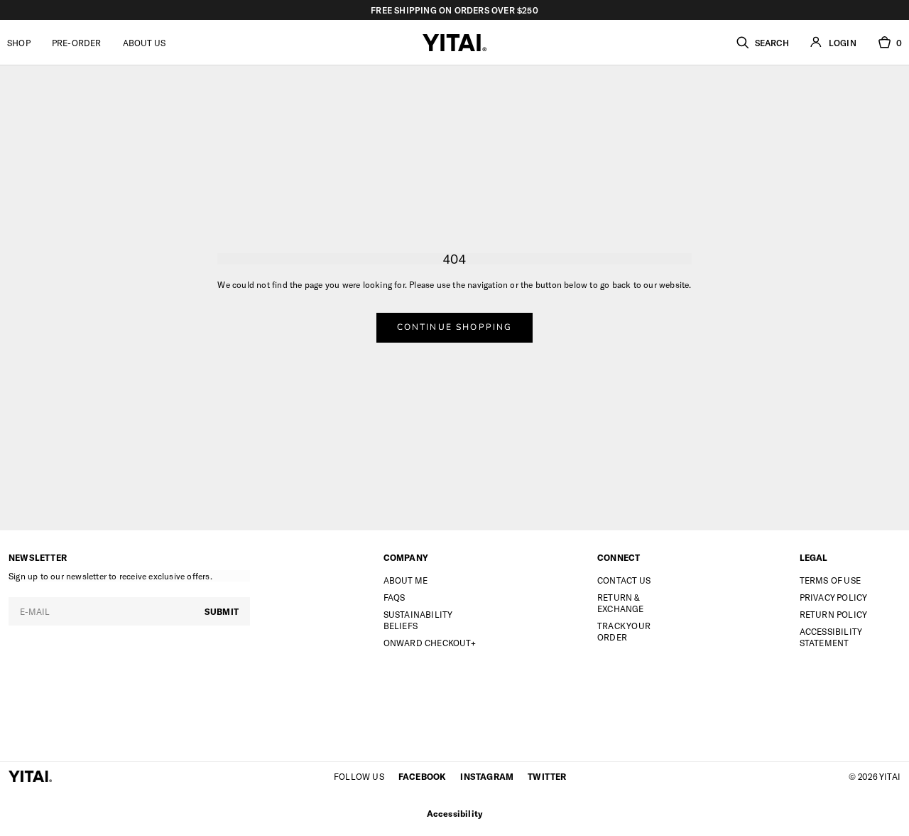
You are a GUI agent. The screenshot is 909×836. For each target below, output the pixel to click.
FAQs (394, 597)
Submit (222, 611)
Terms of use (830, 580)
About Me (405, 580)
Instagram (486, 776)
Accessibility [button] (455, 813)
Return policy (834, 614)
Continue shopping (455, 327)
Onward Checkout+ (429, 643)
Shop (19, 43)
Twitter (547, 776)
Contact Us (624, 580)
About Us (144, 43)
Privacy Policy (834, 597)
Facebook (422, 776)
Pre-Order (77, 43)
